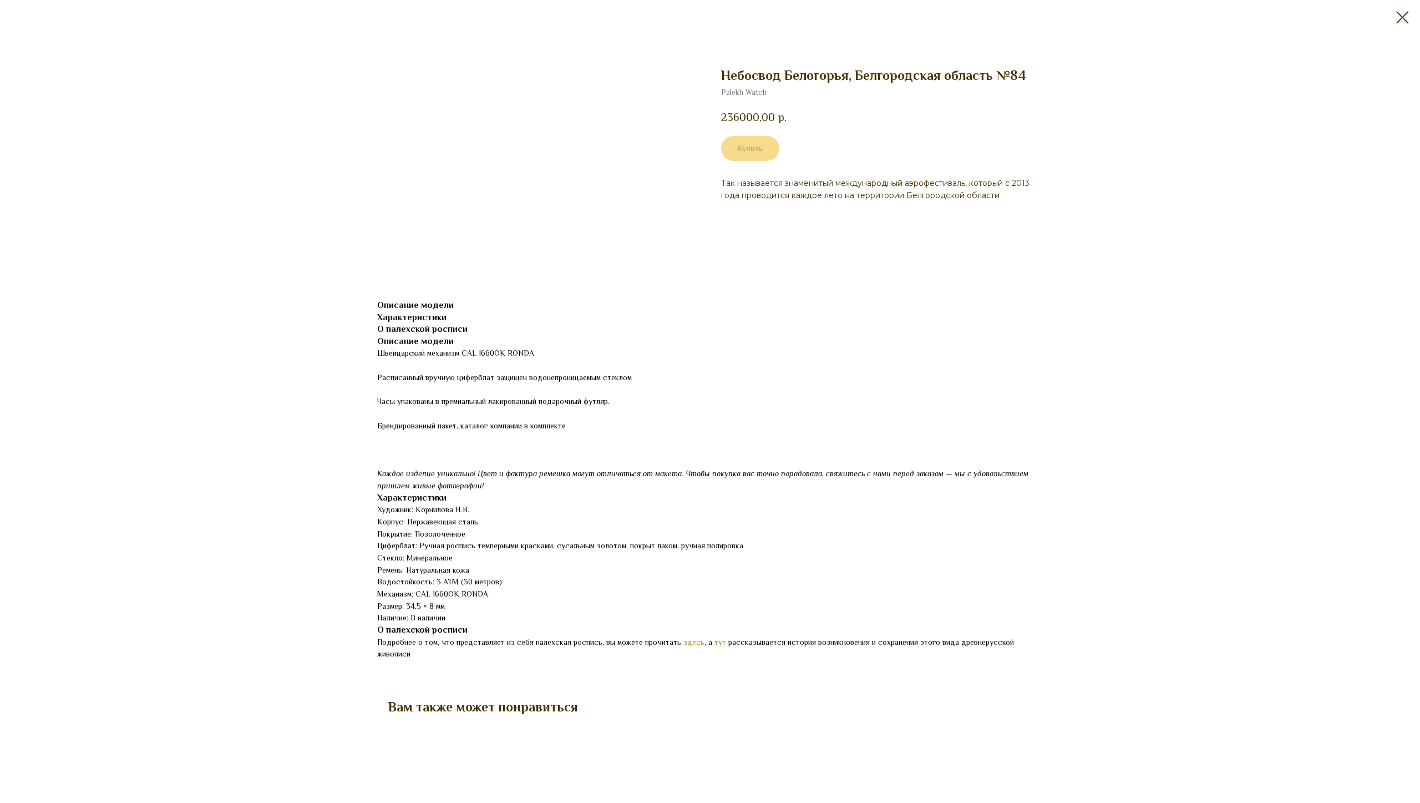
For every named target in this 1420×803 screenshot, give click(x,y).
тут (720, 642)
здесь (693, 642)
